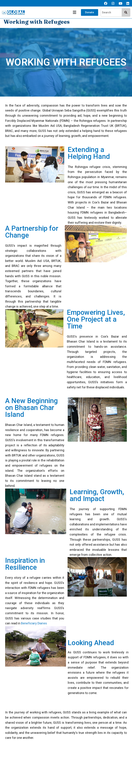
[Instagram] (113, 3)
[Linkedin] (128, 3)
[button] (75, 12)
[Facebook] (105, 3)
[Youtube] (120, 3)
